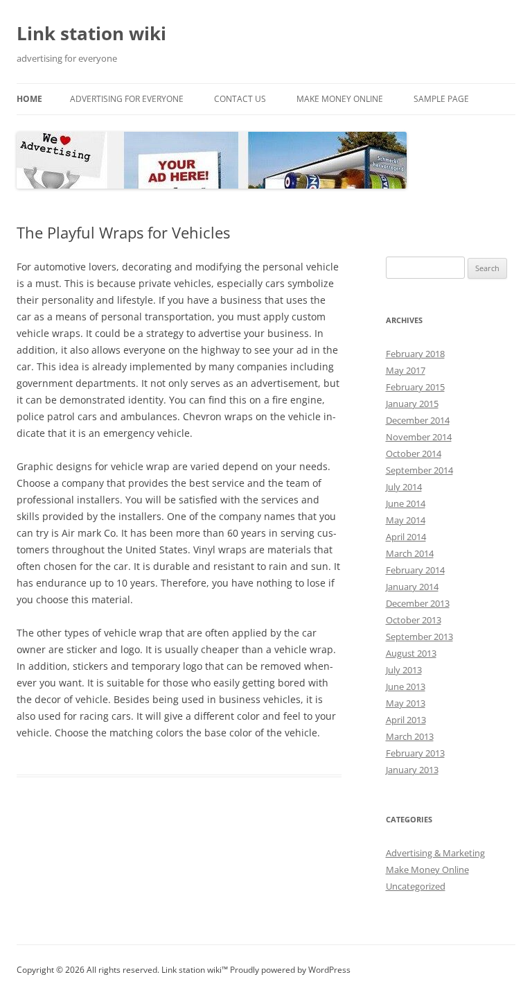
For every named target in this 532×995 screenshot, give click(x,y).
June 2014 (405, 503)
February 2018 (415, 353)
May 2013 (405, 703)
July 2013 (404, 670)
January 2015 (412, 403)
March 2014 (410, 553)
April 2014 (406, 536)
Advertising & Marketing (435, 853)
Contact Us (240, 99)
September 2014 (419, 470)
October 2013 (413, 620)
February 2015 (415, 387)
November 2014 (419, 437)
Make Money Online (339, 99)
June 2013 (405, 686)
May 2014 (405, 520)
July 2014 (404, 487)
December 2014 (418, 420)
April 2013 (406, 719)
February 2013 (415, 753)
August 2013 (411, 653)
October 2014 (413, 453)
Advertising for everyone (127, 99)
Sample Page (441, 99)
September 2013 (419, 636)
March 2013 (410, 736)
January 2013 (412, 769)
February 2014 (415, 570)
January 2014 (412, 586)
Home (29, 99)
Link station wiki (91, 33)
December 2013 (418, 603)
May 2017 (405, 370)
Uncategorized (415, 886)
